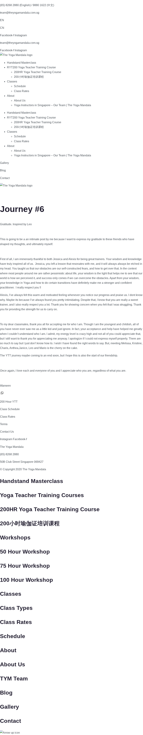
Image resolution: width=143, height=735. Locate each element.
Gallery (4, 162)
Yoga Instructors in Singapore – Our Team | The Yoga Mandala (52, 105)
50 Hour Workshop (25, 552)
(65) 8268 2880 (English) (15, 5)
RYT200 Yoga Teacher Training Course (31, 67)
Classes (12, 81)
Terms (3, 424)
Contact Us (7, 431)
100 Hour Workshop (26, 580)
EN (2, 20)
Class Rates (21, 91)
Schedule (20, 86)
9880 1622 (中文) (43, 5)
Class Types (16, 608)
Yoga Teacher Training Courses (42, 495)
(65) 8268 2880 (9, 454)
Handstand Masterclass (21, 62)
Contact (5, 178)
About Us (19, 100)
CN (2, 27)
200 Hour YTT (9, 401)
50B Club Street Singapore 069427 (21, 461)
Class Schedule (10, 409)
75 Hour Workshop (25, 566)
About (10, 95)
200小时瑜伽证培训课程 (29, 76)
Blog (3, 170)
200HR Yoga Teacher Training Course (37, 72)
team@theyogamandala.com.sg (19, 12)
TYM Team (14, 678)
